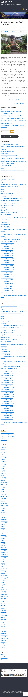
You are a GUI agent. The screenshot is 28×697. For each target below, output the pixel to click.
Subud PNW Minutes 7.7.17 (6, 286)
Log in (2, 654)
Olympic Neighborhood (5, 210)
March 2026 (3, 456)
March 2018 (3, 607)
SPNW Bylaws (4, 222)
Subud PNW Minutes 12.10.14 (7, 253)
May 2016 (3, 645)
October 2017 (4, 615)
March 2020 (3, 566)
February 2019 (4, 589)
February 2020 (4, 568)
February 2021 (4, 549)
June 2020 (3, 561)
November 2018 (4, 593)
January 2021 (3, 550)
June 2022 (3, 529)
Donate (2, 189)
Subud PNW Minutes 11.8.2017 (7, 251)
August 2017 (3, 619)
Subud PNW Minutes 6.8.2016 (7, 283)
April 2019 (3, 586)
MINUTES (3, 207)
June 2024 (3, 489)
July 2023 (3, 508)
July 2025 (3, 466)
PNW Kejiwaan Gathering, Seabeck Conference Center (12, 170)
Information (3, 196)
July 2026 (3, 449)
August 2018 (3, 598)
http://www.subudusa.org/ (6, 195)
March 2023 (3, 514)
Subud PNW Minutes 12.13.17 (7, 255)
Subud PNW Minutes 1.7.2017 (7, 244)
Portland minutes (4, 216)
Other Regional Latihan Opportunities (9, 212)
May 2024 (3, 491)
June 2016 (3, 643)
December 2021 (4, 536)
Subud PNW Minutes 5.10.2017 (7, 274)
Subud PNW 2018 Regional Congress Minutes (10, 239)
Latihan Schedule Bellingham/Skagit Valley (10, 200)
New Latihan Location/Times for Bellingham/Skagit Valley (13, 125)
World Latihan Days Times (6, 123)
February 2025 (4, 475)
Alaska (2, 181)
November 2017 (4, 614)
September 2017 (4, 617)
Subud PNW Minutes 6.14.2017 (7, 281)
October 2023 (4, 503)
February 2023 (4, 515)
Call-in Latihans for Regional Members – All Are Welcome (13, 184)
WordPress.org (4, 659)
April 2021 (3, 545)
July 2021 (3, 542)
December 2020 (4, 552)
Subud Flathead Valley (6, 228)
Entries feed (3, 656)
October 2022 (4, 522)
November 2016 (4, 635)
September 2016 (4, 638)
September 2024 (4, 484)
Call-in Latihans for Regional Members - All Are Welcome (13, 117)
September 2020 (4, 556)
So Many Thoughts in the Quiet (7, 163)
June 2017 (3, 622)
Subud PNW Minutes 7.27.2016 (7, 285)
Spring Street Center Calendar (7, 436)
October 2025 (4, 463)
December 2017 (4, 612)
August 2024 (3, 486)
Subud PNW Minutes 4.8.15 (6, 272)
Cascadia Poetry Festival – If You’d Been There (11, 186)
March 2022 (3, 535)
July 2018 (3, 600)
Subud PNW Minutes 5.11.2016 (7, 276)
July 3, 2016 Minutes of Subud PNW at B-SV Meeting (12, 198)
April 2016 (3, 647)
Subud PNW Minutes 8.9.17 (6, 288)
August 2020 (3, 557)
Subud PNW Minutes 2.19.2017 (7, 258)
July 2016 (3, 642)
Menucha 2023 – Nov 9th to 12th (8, 203)
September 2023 (4, 505)
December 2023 (4, 500)
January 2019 (3, 591)
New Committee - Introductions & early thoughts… (12, 115)
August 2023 (3, 507)
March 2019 (3, 587)
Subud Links (3, 232)
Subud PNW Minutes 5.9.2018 (7, 279)
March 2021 (3, 547)
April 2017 (3, 626)
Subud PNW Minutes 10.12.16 (7, 248)
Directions (3, 188)
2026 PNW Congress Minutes (7, 113)
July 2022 (3, 528)
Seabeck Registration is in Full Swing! (9, 155)
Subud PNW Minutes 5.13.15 (7, 278)
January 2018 (3, 610)
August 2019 (3, 578)
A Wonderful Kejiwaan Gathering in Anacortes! (11, 109)
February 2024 (4, 496)
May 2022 (3, 531)
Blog (2, 182)
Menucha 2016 (4, 202)
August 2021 (3, 540)
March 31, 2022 (15, 31)
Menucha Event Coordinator (7, 205)
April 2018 (3, 605)
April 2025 (3, 472)
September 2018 (4, 596)
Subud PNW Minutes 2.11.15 (7, 257)
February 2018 (4, 608)
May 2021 (3, 543)
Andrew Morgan (6, 31)
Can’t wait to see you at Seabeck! (8, 151)
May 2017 (3, 624)
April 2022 (3, 533)
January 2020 (3, 570)
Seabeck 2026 (4, 127)
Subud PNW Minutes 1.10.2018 (7, 243)
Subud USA (3, 438)
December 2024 (4, 479)
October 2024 (4, 482)
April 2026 (3, 454)
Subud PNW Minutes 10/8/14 (7, 250)
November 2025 (4, 461)
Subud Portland (4, 294)
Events (2, 191)
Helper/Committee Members (7, 193)
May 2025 (3, 470)
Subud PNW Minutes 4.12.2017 (7, 269)
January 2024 (3, 498)
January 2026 (3, 459)
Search (12, 131)
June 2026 (3, 450)
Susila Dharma (4, 440)
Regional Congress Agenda (6, 171)
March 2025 (3, 473)
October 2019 (4, 575)
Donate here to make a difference (9, 136)
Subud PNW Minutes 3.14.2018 (7, 264)
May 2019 (3, 584)
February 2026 (4, 457)
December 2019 (4, 571)
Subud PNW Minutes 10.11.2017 (7, 246)
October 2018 (4, 594)
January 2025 (3, 477)
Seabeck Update (4, 153)
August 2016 (3, 640)
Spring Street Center (5, 226)
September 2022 (4, 524)
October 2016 (4, 636)
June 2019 (3, 582)
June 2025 (3, 468)
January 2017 (3, 631)
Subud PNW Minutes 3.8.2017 (7, 265)
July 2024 (3, 487)
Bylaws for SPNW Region (20, 103)
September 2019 (4, 577)
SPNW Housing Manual (5, 224)
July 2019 (3, 580)
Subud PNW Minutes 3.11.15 (7, 262)
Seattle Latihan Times (5, 221)
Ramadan (23, 31)
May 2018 (3, 603)
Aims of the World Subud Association (9, 179)
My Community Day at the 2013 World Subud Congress (12, 209)
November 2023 (4, 501)
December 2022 (4, 519)
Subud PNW (6, 1)
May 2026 (3, 452)
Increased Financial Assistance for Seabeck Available (12, 118)
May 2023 (3, 512)
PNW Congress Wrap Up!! (6, 165)
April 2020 (3, 564)
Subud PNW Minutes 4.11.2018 (7, 267)
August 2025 (3, 464)
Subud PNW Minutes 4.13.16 (7, 271)
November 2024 (4, 480)
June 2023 (3, 510)
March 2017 (3, 628)
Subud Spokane (4, 298)
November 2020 (4, 554)
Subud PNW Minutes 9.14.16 (7, 292)
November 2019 (4, 573)
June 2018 (3, 601)
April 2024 (3, 493)
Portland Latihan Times (6, 214)
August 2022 (3, 526)
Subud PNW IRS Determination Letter (9, 241)
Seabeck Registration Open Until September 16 (11, 111)
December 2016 (4, 633)
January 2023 (3, 517)
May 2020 (3, 563)
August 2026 (3, 447)
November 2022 (4, 521)
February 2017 (4, 629)
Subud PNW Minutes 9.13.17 (7, 290)
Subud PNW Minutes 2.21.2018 (7, 260)
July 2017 (3, 621)
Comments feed (4, 658)
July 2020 (3, 559)
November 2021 (4, 538)
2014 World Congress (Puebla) (7, 433)
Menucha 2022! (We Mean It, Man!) (10, 99)
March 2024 (3, 494)
